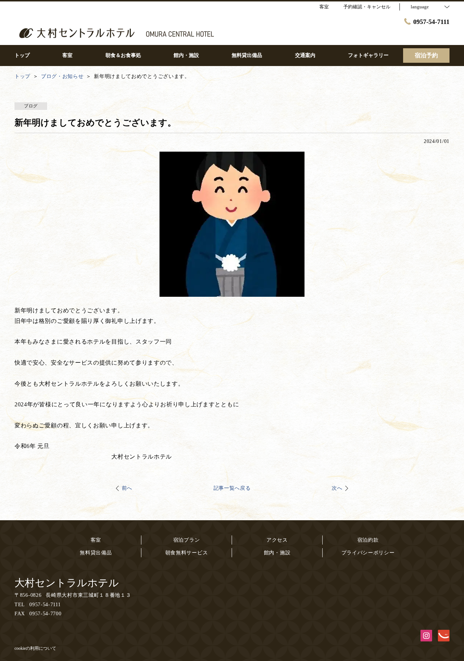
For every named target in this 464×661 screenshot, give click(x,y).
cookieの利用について (35, 648)
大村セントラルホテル (66, 582)
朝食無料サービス (186, 552)
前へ (127, 488)
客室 (96, 540)
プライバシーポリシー (368, 552)
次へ (337, 488)
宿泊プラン (186, 540)
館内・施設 (277, 552)
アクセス (277, 540)
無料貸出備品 (96, 552)
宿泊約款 (368, 540)
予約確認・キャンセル (366, 6)
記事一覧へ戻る (232, 488)
